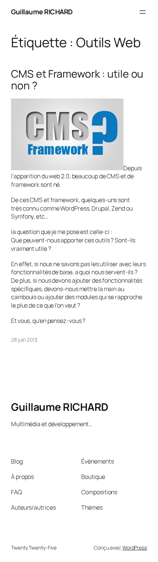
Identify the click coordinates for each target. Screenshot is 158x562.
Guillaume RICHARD (42, 11)
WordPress (134, 547)
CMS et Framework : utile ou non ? (77, 80)
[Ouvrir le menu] (142, 12)
